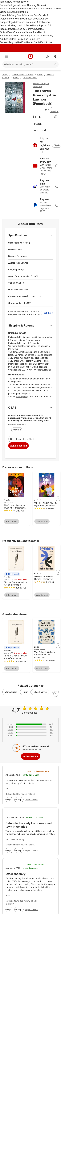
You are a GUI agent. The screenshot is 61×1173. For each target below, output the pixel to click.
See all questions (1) (21, 439)
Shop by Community (27, 28)
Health (18, 18)
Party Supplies (40, 25)
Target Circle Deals (35, 35)
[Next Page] (58, 498)
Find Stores (46, 42)
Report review (31, 799)
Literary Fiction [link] (11, 692)
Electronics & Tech (34, 22)
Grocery (12, 11)
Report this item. (48, 313)
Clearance (19, 32)
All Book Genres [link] (40, 692)
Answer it (17, 430)
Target (5, 74)
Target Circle (33, 42)
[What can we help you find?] (30, 64)
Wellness (26, 18)
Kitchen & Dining (37, 8)
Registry (13, 42)
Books (40, 74)
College (11, 5)
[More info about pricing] (56, 117)
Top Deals (20, 35)
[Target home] (30, 56)
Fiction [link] (25, 692)
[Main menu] (6, 56)
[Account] (47, 56)
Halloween (21, 5)
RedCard (22, 42)
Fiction (16, 77)
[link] (41, 109)
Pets (12, 18)
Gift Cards (11, 28)
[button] (41, 109)
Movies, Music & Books (20, 25)
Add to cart (40, 130)
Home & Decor (21, 8)
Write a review (30, 756)
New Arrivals (31, 32)
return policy (22, 396)
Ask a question (18, 445)
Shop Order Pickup (13, 38)
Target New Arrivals (10, 1)
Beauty (20, 15)
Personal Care (31, 15)
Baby (13, 15)
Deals (11, 32)
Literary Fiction (30, 77)
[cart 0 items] (55, 56)
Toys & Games (16, 22)
